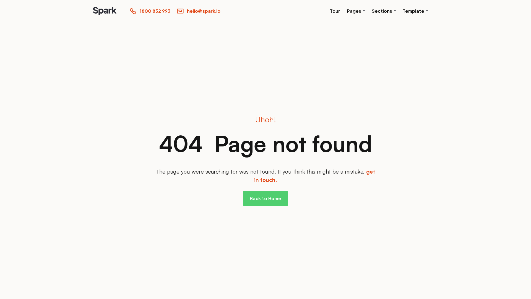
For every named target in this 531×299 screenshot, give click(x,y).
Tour (335, 11)
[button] (356, 11)
